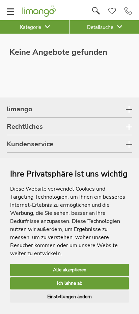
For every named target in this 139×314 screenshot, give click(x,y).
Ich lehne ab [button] (69, 283)
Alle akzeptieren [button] (69, 270)
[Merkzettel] (112, 11)
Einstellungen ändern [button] (69, 296)
